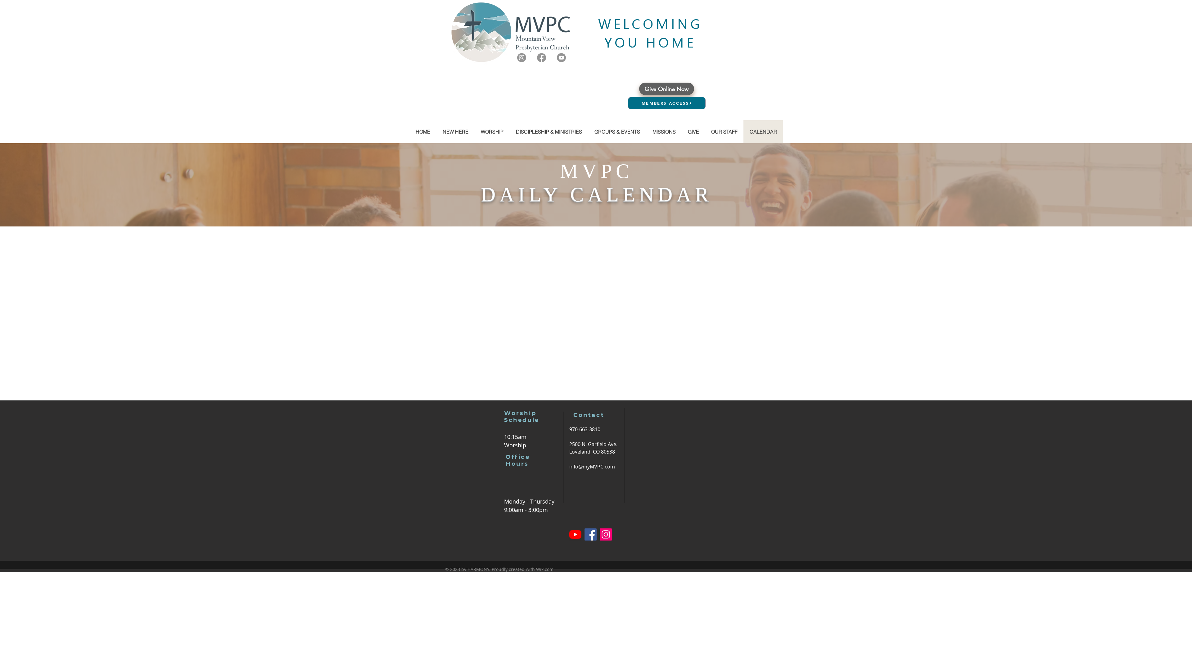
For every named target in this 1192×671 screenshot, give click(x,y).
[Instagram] (521, 57)
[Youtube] (561, 57)
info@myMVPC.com (592, 466)
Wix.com (544, 569)
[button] (617, 131)
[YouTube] (575, 534)
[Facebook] (541, 57)
